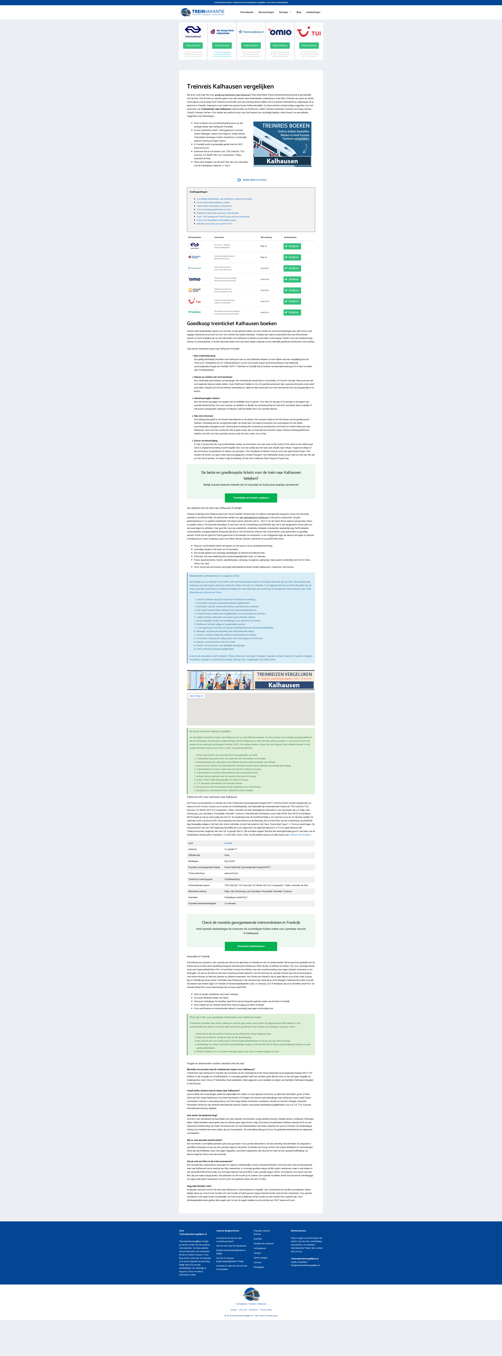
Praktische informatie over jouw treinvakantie (218, 213)
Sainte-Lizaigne (260, 1258)
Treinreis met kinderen (299, 835)
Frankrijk (228, 843)
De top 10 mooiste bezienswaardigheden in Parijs (230, 1259)
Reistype (283, 12)
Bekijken (293, 246)
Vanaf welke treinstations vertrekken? (214, 206)
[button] (252, 180)
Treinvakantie (246, 12)
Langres (257, 1253)
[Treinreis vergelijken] (202, 12)
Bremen (257, 1234)
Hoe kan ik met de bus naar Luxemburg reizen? (229, 1239)
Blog (299, 12)
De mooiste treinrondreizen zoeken (213, 203)
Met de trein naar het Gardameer (231, 1246)
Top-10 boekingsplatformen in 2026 (214, 210)
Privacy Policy (266, 1309)
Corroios (257, 1262)
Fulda (308, 589)
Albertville (194, 592)
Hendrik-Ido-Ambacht (264, 1243)
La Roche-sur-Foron (211, 592)
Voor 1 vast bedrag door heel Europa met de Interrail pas (223, 217)
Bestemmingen (266, 12)
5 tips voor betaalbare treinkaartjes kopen (216, 220)
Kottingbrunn (260, 1248)
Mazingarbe (259, 1267)
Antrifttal (258, 1239)
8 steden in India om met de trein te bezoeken (231, 1267)
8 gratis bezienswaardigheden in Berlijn (231, 1252)
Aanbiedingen (313, 12)
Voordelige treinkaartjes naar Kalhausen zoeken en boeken (224, 199)
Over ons (243, 1309)
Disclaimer (253, 1309)
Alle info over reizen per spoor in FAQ (214, 224)
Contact (233, 1309)
